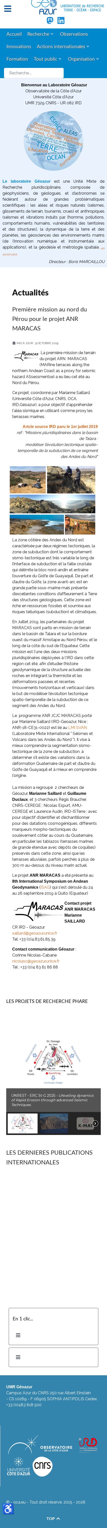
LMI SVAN (77, 727)
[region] (53, 1073)
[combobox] (34, 73)
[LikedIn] (61, 22)
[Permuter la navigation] (18, 1335)
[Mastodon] (50, 22)
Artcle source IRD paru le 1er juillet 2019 (60, 426)
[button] (53, 1062)
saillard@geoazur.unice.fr (34, 933)
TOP (51, 1519)
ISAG (45, 887)
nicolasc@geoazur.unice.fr (35, 961)
